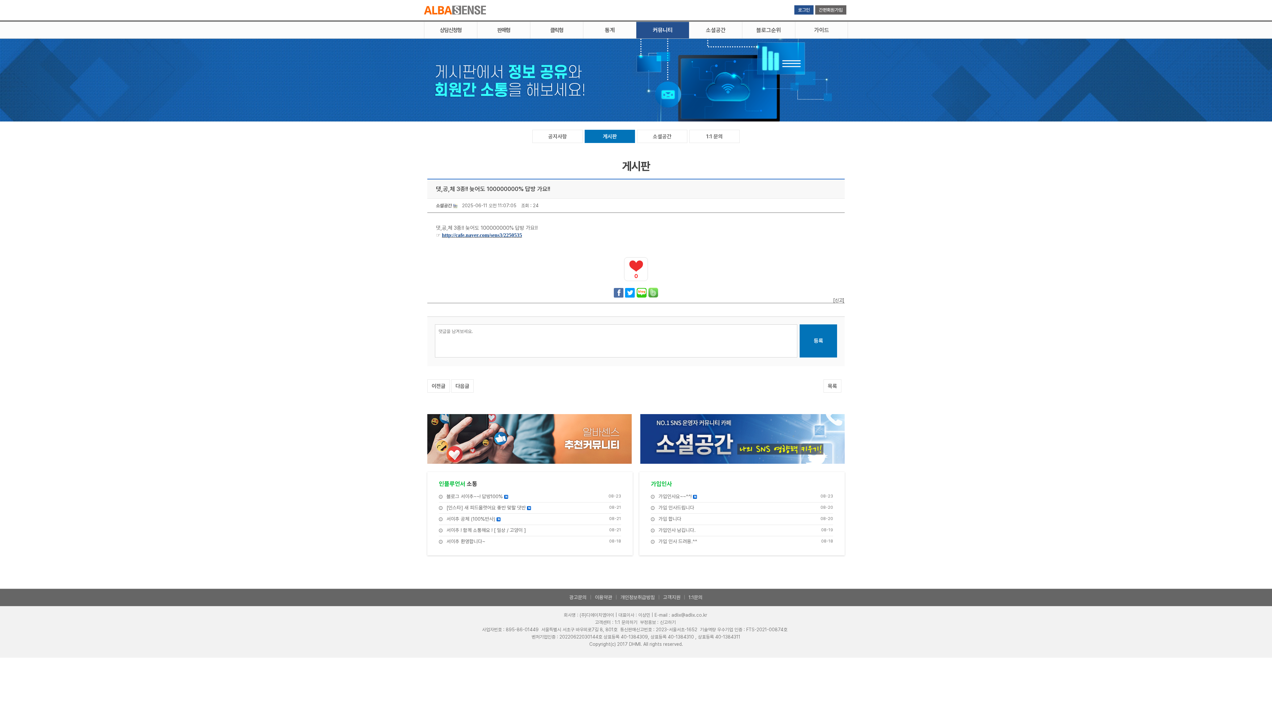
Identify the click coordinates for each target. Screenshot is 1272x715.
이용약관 (603, 597)
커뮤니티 (663, 30)
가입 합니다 (670, 519)
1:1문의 (696, 597)
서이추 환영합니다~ (466, 542)
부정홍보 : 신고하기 (658, 622)
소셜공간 (716, 30)
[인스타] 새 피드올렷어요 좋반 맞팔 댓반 (488, 508)
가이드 (821, 30)
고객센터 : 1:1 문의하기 (616, 622)
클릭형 (556, 30)
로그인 (804, 10)
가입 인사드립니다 (676, 508)
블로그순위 (768, 30)
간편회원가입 (831, 10)
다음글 (462, 386)
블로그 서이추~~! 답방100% (477, 497)
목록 (832, 386)
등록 (818, 341)
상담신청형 (450, 30)
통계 (610, 30)
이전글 (439, 386)
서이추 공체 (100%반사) (473, 519)
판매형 (503, 30)
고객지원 (671, 597)
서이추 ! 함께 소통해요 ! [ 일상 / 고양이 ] (486, 530)
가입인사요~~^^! (677, 497)
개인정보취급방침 (637, 597)
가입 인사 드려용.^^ (678, 542)
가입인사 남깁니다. (677, 530)
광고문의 (578, 597)
